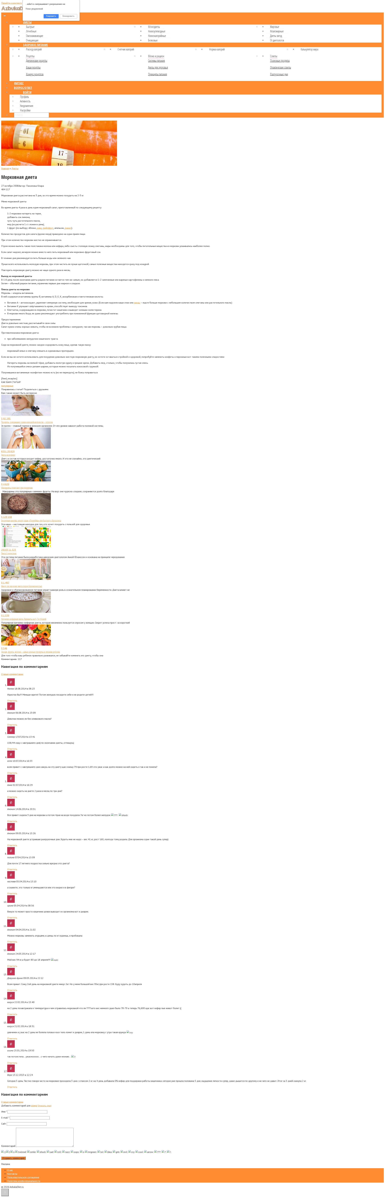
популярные (7, 385)
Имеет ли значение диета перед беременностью (21, 586)
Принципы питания (157, 74)
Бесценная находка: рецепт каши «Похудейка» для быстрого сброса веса (31, 520)
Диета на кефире (8, 455)
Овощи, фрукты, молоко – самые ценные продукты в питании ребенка (30, 651)
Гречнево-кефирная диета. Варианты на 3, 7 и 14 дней (23, 619)
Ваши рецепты (33, 67)
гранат (68, 227)
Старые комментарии (12, 674)
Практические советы (280, 67)
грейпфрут (48, 227)
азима (34, 1105)
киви (39, 227)
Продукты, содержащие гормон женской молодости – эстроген (27, 422)
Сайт (3, 1123)
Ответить (12, 700)
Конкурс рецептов (34, 74)
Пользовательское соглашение (23, 1177)
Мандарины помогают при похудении (17, 487)
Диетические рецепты (36, 61)
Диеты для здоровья (158, 67)
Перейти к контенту (11, 3)
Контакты (12, 1173)
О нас (10, 1169)
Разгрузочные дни (279, 74)
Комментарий (8, 1145)
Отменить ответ (44, 1105)
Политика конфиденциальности (23, 1180)
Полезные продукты (280, 61)
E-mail (5, 1117)
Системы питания (156, 61)
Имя (4, 1111)
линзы (137, 302)
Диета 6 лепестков (8, 553)
